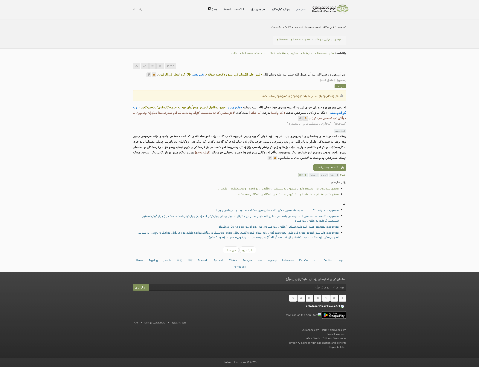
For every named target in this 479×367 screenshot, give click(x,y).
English (328, 260)
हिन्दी (190, 260)
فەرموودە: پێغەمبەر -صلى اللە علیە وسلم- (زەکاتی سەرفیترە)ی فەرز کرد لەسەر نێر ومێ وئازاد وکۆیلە (279, 226)
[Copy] (149, 75)
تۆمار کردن (140, 287)
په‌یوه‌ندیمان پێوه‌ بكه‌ (154, 322)
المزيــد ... (340, 86)
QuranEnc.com (310, 329)
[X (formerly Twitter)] (334, 298)
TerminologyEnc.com (334, 329)
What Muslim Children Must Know (326, 338)
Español (303, 260)
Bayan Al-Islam (337, 347)
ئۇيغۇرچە (272, 260)
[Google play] (309, 298)
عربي (340, 260)
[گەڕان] (140, 9)
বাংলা (260, 260)
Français (247, 260)
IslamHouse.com (336, 334)
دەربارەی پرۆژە (258, 9)
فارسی (167, 260)
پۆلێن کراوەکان (281, 9)
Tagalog (153, 260)
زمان (214, 9)
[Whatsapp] (326, 298)
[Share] (160, 66)
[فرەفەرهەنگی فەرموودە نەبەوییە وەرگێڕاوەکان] (330, 9)
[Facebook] (342, 298)
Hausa (139, 260)
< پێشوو (247, 250)
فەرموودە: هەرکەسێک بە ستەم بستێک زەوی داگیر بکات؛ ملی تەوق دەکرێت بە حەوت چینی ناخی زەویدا (277, 210)
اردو (316, 260)
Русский (218, 260)
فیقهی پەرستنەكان (287, 53)
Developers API (233, 9)
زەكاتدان (271, 53)
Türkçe (233, 260)
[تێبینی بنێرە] (154, 75)
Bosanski (203, 260)
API (136, 322)
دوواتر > (231, 250)
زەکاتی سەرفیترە (248, 194)
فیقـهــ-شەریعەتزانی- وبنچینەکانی (293, 39)
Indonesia (288, 260)
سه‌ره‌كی (301, 9)
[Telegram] (317, 298)
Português (240, 266)
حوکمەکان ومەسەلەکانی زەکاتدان (247, 53)
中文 (179, 260)
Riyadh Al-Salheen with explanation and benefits (317, 342)
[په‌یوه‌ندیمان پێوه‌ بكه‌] (133, 9)
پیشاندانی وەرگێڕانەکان (328, 167)
